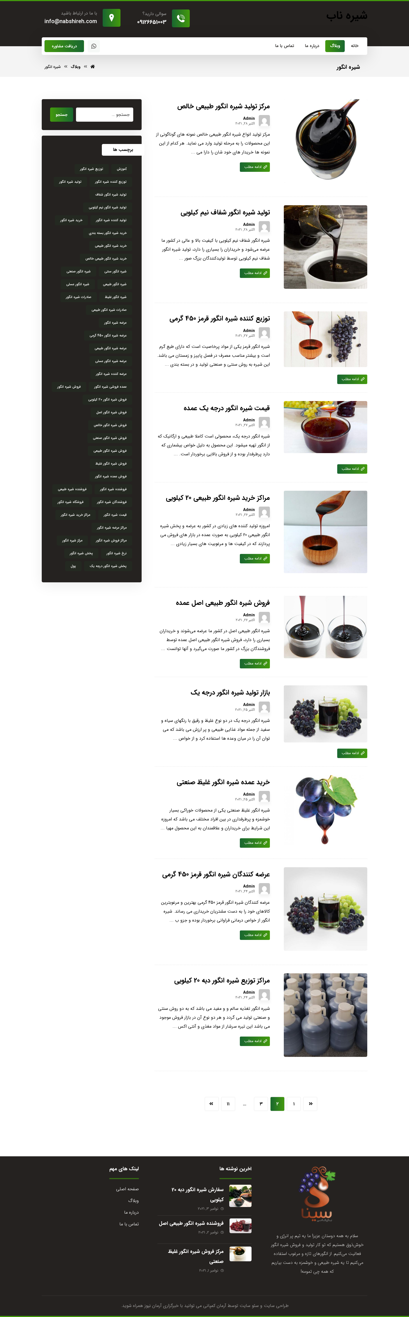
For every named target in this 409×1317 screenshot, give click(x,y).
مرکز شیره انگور (72, 540)
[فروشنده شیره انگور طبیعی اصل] (240, 1229)
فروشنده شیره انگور (113, 489)
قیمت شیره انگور (115, 514)
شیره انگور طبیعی (115, 284)
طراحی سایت (276, 1305)
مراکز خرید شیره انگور (75, 514)
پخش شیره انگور (81, 553)
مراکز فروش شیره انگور (111, 540)
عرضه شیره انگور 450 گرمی (108, 335)
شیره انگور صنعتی (78, 271)
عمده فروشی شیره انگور (110, 386)
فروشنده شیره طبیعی (72, 489)
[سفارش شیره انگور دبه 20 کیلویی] (240, 1196)
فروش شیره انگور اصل (111, 412)
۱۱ (228, 1103)
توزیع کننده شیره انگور (111, 181)
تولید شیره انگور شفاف (111, 194)
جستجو (62, 115)
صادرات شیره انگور (78, 297)
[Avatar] (264, 120)
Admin (249, 118)
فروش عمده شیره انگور (111, 476)
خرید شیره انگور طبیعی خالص (106, 258)
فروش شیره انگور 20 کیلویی (107, 399)
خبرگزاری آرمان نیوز (161, 1305)
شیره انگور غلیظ (116, 297)
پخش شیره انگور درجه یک (108, 566)
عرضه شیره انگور (115, 322)
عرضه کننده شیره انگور (111, 374)
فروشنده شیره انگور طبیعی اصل (191, 1223)
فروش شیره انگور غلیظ (111, 463)
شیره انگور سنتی (115, 271)
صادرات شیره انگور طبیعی (109, 309)
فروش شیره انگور (69, 386)
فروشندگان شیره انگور (112, 502)
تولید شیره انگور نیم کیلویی (108, 207)
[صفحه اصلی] (92, 67)
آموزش (122, 169)
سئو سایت (249, 1305)
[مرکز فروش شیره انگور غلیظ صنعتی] (240, 1258)
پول (73, 566)
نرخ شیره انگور (117, 553)
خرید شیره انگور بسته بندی (108, 233)
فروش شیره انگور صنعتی (110, 438)
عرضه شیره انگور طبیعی (111, 348)
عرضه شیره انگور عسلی (111, 361)
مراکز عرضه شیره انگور (112, 527)
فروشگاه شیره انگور (70, 502)
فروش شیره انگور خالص (110, 425)
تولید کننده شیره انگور (111, 220)
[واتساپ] (94, 46)
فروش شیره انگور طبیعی (110, 450)
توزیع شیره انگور (91, 169)
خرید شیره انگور (71, 220)
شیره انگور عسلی (77, 284)
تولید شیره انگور (70, 181)
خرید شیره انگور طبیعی (111, 245)
